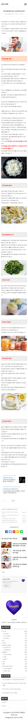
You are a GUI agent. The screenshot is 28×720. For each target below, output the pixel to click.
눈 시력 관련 (7, 636)
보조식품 (6, 633)
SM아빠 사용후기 (6, 645)
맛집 (3, 661)
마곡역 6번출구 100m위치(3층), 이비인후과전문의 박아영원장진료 (14, 491)
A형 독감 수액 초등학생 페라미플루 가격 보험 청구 (20, 546)
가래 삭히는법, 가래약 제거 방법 (8, 518)
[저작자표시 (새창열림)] (17, 500)
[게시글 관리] (8, 501)
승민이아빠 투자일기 (7, 666)
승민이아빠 (4, 4)
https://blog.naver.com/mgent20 (10, 486)
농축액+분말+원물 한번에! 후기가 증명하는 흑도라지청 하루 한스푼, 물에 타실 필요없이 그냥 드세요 (9, 480)
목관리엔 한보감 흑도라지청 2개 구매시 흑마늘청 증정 (9, 478)
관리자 (4, 702)
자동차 (4, 643)
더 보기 (24, 538)
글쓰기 (4, 706)
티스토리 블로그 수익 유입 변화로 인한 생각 (14, 679)
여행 (3, 663)
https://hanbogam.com (8, 475)
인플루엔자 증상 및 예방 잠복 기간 (9, 520)
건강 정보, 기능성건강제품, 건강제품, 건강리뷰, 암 (10, 582)
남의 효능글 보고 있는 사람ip (10, 692)
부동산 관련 (7, 670)
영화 (5, 657)
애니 (3, 640)
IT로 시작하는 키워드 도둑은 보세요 (12, 689)
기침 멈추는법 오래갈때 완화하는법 (9, 522)
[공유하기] (6, 501)
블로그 (5, 659)
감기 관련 (8, 509)
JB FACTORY (18, 717)
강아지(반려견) (7, 654)
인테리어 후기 (7, 647)
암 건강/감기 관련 (9, 13)
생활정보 (4, 652)
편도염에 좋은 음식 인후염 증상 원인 (14, 11)
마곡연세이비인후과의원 (10, 489)
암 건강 (3, 509)
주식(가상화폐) (7, 668)
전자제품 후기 (7, 650)
